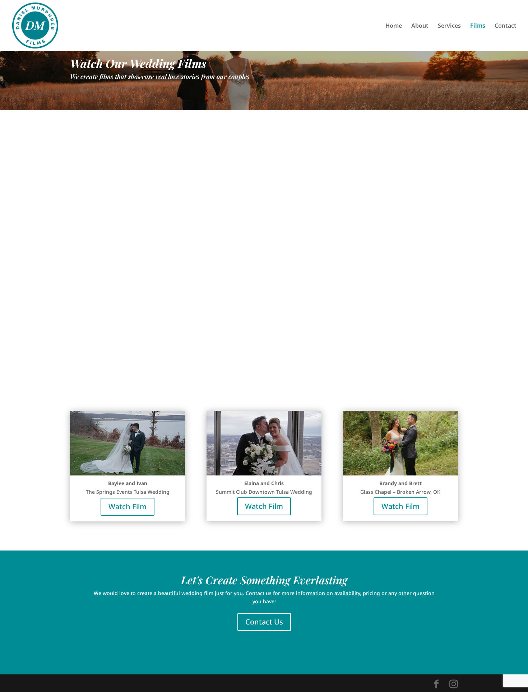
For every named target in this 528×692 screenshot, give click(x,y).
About (420, 26)
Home (393, 26)
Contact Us (264, 622)
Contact (506, 26)
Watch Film (127, 376)
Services (449, 26)
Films (477, 26)
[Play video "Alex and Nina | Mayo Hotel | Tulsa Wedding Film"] (184, 199)
